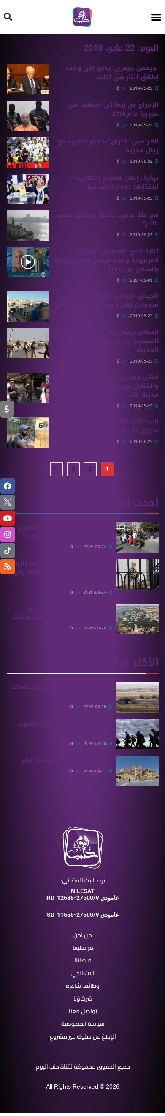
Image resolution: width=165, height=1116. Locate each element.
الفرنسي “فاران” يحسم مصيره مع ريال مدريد (108, 145)
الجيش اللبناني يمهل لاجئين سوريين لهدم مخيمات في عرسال (107, 300)
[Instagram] (7, 534)
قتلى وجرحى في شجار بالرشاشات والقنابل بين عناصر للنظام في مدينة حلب (106, 386)
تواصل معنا (83, 1011)
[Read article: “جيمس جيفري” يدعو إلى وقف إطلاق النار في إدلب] (28, 79)
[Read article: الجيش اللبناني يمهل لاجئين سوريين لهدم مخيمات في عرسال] (28, 306)
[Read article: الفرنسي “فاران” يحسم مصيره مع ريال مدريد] (28, 152)
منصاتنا (83, 960)
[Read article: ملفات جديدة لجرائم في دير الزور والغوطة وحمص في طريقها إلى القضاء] (137, 574)
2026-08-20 (96, 743)
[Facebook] (7, 486)
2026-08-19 (96, 707)
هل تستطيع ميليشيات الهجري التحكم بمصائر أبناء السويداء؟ (65, 531)
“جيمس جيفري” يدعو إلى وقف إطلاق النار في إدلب (112, 72)
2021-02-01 (142, 280)
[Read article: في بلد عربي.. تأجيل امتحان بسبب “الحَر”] (28, 225)
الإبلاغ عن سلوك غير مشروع (83, 1036)
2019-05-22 (142, 88)
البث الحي (83, 973)
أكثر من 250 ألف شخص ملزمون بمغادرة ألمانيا (65, 727)
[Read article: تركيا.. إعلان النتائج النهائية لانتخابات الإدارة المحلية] (28, 189)
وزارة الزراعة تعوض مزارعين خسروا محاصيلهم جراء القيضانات (62, 612)
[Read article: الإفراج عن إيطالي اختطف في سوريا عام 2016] (28, 116)
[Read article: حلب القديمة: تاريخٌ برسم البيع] (137, 771)
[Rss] (7, 566)
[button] (157, 17)
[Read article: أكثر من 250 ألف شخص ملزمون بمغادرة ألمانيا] (137, 734)
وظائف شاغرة (83, 985)
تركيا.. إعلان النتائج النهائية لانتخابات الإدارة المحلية (117, 182)
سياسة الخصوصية (83, 1023)
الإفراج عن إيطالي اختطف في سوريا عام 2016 (113, 109)
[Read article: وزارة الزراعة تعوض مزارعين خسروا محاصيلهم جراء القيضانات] (137, 619)
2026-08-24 (96, 547)
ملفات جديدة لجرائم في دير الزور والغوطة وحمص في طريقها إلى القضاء (62, 572)
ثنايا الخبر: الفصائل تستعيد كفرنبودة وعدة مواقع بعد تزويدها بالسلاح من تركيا (107, 260)
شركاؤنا (82, 998)
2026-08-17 (96, 771)
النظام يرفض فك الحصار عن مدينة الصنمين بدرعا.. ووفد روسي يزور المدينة (106, 341)
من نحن (82, 934)
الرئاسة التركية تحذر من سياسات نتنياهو (61, 691)
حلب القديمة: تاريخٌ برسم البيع (66, 760)
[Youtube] (7, 518)
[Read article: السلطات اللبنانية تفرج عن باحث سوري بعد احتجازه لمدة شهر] (28, 432)
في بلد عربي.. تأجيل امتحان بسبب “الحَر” (108, 219)
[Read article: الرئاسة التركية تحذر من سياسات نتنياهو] (137, 697)
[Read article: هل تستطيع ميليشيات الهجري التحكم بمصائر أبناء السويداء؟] (137, 537)
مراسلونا (83, 947)
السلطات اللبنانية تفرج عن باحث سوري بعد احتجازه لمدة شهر (110, 425)
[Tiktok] (7, 550)
